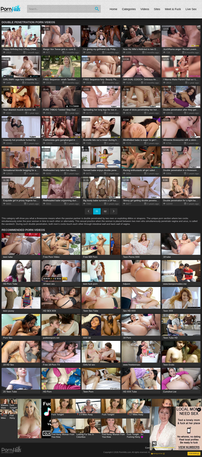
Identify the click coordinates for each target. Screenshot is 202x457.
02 (105, 211)
